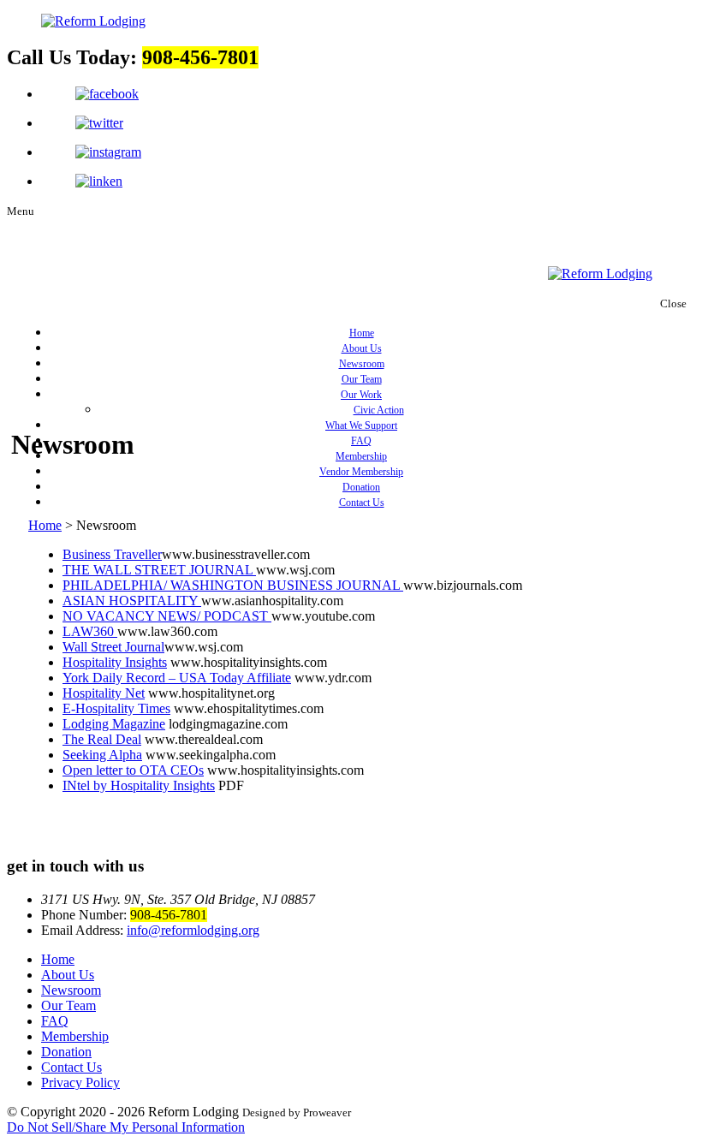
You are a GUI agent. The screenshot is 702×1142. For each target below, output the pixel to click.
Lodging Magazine (113, 724)
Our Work (361, 395)
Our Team (362, 379)
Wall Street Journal (113, 646)
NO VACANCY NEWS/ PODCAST (166, 616)
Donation (361, 487)
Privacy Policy (80, 1082)
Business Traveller (112, 554)
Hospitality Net (103, 693)
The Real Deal (101, 739)
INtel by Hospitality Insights (138, 785)
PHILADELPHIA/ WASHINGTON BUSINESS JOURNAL (232, 585)
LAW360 (89, 631)
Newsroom (361, 364)
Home (361, 333)
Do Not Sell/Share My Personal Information (126, 1127)
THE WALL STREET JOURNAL (159, 569)
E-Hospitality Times (116, 708)
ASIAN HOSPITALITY (131, 600)
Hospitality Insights (114, 662)
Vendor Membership (361, 472)
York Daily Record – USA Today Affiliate (176, 677)
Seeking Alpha (102, 754)
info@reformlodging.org (193, 930)
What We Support (361, 425)
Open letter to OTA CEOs (133, 770)
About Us (362, 348)
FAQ (361, 441)
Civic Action (379, 410)
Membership (361, 456)
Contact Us (361, 503)
